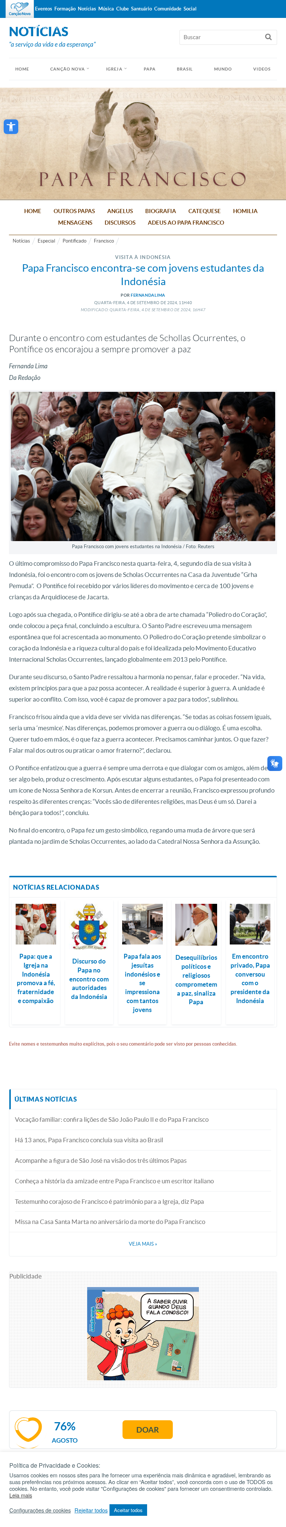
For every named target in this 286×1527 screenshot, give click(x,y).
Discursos (120, 222)
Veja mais (143, 1244)
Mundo (223, 69)
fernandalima (148, 295)
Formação (65, 9)
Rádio (40, 26)
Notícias (21, 241)
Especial (46, 241)
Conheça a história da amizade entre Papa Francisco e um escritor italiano (114, 1180)
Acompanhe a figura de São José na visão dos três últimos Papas (101, 1160)
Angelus (120, 211)
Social (190, 9)
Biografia (160, 211)
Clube (122, 9)
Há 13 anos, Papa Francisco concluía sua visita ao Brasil (89, 1139)
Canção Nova (67, 69)
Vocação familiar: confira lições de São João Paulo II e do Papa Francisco (112, 1119)
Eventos (43, 9)
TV (25, 26)
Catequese (204, 211)
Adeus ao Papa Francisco (186, 222)
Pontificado (74, 241)
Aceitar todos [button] (128, 1510)
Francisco (104, 241)
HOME (22, 69)
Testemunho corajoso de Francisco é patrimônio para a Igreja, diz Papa (109, 1201)
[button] (11, 126)
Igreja (114, 69)
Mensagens (75, 222)
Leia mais (20, 1495)
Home (32, 211)
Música (106, 9)
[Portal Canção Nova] (20, 9)
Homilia (245, 211)
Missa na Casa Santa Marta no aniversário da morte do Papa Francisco (110, 1221)
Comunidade (167, 9)
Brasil (185, 69)
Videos (262, 69)
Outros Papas (74, 211)
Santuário (141, 9)
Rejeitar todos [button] (91, 1510)
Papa (150, 69)
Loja (58, 26)
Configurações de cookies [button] (40, 1510)
